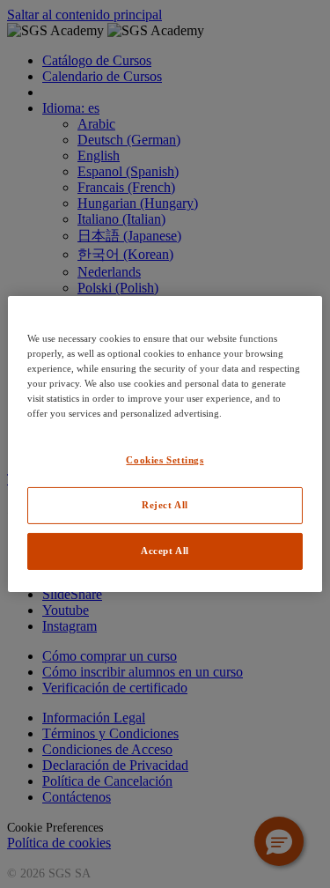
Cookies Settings (164, 460)
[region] (164, 444)
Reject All (165, 505)
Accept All (165, 550)
